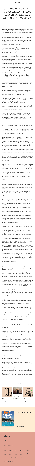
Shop (27, 453)
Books (16, 451)
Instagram (5, 461)
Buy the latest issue (20, 426)
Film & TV (16, 455)
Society (3, 398)
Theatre (16, 453)
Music (16, 454)
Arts (15, 449)
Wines (21, 457)
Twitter (12, 461)
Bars (10, 454)
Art (15, 450)
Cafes (10, 453)
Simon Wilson (18, 22)
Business (5, 453)
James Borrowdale (16, 398)
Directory (31, 2)
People (5, 450)
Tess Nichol (4, 401)
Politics (3, 27)
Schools (5, 451)
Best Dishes (22, 451)
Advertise (27, 450)
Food (10, 449)
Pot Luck (10, 457)
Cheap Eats (11, 451)
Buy (6, 2)
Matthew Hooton (26, 401)
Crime (5, 455)
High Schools (22, 458)
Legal (26, 451)
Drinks (10, 455)
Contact (27, 449)
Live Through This (16, 396)
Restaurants (11, 450)
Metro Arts (16, 457)
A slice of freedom (5, 400)
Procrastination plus (27, 400)
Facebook (9, 461)
